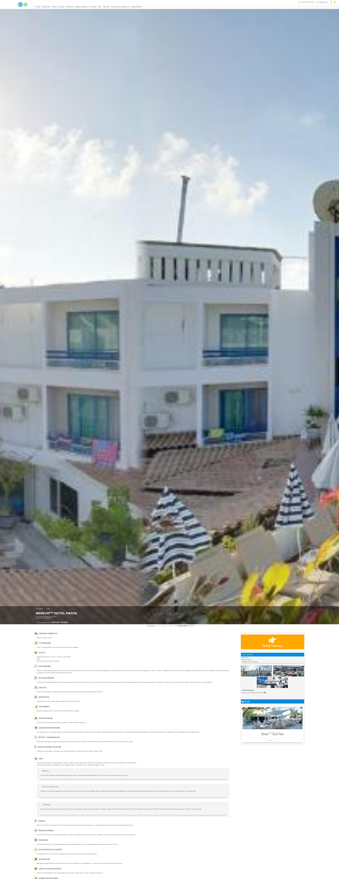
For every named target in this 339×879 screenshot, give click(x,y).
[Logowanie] (334, 2)
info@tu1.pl (323, 2)
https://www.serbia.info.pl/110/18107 (253, 693)
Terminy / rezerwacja (272, 645)
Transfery (93, 7)
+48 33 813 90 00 (307, 2)
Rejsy (99, 7)
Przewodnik (69, 7)
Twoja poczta (46, 7)
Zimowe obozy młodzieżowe (120, 7)
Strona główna (151, 625)
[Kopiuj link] (265, 693)
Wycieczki (106, 7)
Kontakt (37, 7)
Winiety (54, 7)
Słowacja (61, 7)
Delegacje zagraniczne (82, 7)
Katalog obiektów (136, 7)
